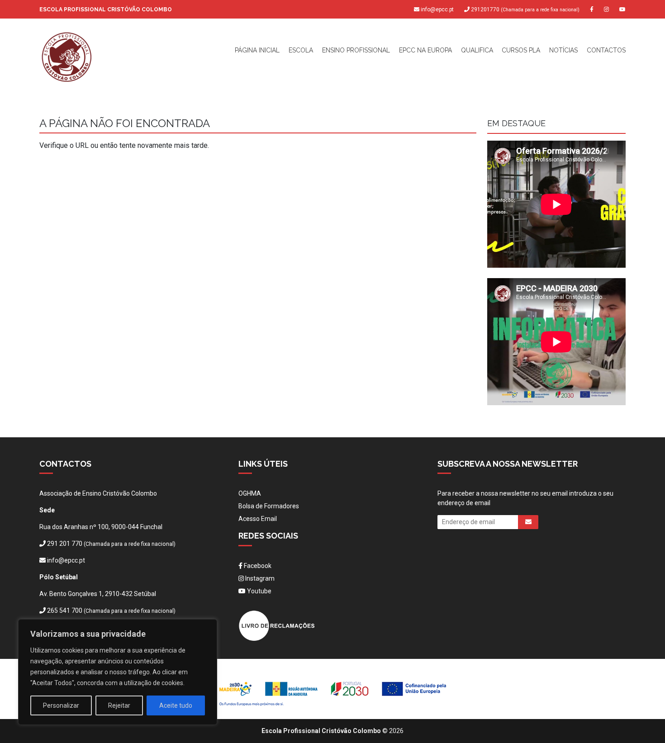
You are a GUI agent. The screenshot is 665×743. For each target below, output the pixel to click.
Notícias (563, 50)
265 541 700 (64, 610)
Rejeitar (119, 705)
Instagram (259, 578)
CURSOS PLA (521, 50)
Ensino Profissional (356, 50)
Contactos (606, 50)
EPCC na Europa (425, 50)
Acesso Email (257, 518)
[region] (117, 672)
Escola (301, 50)
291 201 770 (64, 543)
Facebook (256, 565)
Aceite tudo (175, 705)
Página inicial (257, 50)
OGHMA (249, 493)
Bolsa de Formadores (268, 506)
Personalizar (61, 705)
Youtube (258, 591)
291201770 (525, 10)
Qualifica (477, 50)
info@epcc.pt (437, 9)
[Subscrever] (528, 522)
